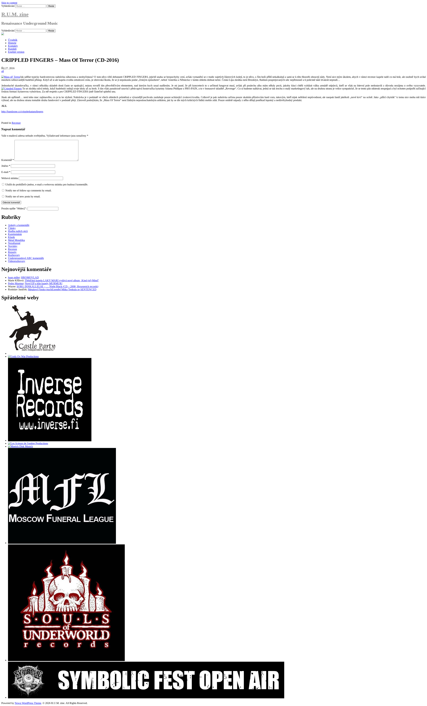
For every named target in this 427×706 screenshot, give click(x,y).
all (2, 71)
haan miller (14, 277)
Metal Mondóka (16, 240)
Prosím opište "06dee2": (14, 208)
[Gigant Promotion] (20, 446)
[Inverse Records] (49, 440)
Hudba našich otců (18, 231)
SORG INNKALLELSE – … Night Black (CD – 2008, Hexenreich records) (57, 286)
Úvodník (12, 39)
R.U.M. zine (15, 14)
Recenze (16, 122)
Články (12, 228)
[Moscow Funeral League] (62, 542)
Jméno (5, 165)
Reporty (12, 252)
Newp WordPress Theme (28, 703)
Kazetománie (15, 234)
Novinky (12, 246)
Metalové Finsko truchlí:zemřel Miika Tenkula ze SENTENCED (62, 289)
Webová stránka (9, 178)
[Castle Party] (32, 353)
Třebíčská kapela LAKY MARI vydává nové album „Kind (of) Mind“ (62, 280)
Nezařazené (14, 243)
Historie (12, 42)
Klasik (11, 237)
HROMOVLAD (30, 277)
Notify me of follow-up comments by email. (28, 190)
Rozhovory (14, 255)
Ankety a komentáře (18, 225)
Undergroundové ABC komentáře (26, 258)
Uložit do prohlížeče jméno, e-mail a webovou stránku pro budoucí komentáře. (46, 184)
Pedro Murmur (16, 283)
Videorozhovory (16, 261)
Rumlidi (12, 48)
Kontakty (13, 45)
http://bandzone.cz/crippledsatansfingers (22, 111)
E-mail (5, 172)
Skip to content (9, 2)
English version (16, 51)
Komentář (7, 160)
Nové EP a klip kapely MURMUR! (43, 283)
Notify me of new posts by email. (22, 196)
